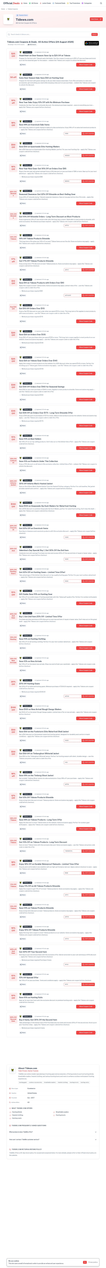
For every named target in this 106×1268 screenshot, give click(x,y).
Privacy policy (93, 1262)
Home (3, 9)
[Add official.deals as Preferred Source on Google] (92, 43)
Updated (42, 52)
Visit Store (94, 19)
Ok (85, 1262)
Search (94, 34)
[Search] (101, 3)
